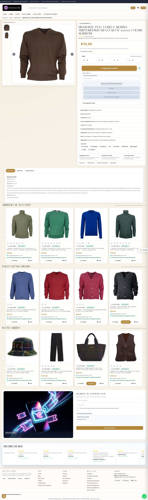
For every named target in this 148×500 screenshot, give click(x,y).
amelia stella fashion (15, 494)
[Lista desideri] (138, 7)
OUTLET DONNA (26, 14)
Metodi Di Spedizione (93, 487)
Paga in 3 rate (111, 92)
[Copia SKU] (90, 23)
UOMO (5, 14)
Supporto (65, 483)
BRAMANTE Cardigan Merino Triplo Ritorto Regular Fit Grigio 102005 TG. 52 (123, 307)
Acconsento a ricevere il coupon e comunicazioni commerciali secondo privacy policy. (99, 408)
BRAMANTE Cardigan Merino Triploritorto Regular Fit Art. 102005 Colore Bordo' (91, 310)
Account (64, 474)
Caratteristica (29, 170)
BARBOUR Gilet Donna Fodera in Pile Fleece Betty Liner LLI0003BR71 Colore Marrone (124, 372)
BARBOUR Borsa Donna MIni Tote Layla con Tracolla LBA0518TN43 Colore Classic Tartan (89, 369)
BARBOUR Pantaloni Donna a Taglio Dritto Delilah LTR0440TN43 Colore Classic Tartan (56, 372)
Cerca (133, 8)
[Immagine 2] (6, 35)
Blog (39, 476)
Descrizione (10, 170)
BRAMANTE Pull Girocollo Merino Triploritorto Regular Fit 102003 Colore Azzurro (21, 310)
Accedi (143, 8)
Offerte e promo (90, 163)
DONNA (11, 14)
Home (39, 474)
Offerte (40, 481)
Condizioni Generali (92, 476)
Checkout (65, 481)
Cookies (89, 478)
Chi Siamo (89, 474)
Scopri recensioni (89, 36)
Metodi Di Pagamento (93, 485)
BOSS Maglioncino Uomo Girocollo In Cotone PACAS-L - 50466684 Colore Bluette (90, 249)
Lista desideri (113, 163)
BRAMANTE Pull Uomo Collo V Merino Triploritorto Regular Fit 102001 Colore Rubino (55, 310)
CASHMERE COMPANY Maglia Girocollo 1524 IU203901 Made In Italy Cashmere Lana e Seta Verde (56, 249)
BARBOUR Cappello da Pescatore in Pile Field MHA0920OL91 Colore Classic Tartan (20, 372)
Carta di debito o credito (111, 97)
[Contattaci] (4, 496)
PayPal (111, 88)
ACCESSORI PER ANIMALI (50, 14)
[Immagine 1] (6, 27)
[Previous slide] (3, 235)
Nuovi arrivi (82, 163)
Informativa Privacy (92, 483)
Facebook (118, 480)
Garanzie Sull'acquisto (93, 481)
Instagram (126, 480)
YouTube (134, 480)
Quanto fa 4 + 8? (81, 419)
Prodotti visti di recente (102, 163)
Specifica (19, 170)
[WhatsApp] (144, 496)
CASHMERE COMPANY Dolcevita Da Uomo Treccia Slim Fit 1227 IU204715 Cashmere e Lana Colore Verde (22, 249)
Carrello (64, 476)
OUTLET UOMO (37, 14)
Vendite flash (41, 483)
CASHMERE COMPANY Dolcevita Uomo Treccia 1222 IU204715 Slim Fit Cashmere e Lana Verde (124, 249)
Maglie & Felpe (17, 17)
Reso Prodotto (91, 490)
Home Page (4, 17)
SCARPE (17, 14)
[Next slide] (144, 235)
